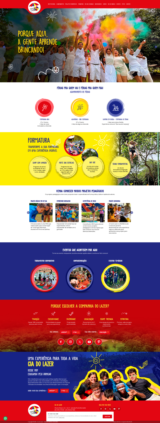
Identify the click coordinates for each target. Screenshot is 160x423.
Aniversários (98, 4)
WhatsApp (64, 332)
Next (155, 47)
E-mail (75, 332)
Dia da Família (111, 4)
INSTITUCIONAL (51, 4)
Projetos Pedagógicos (71, 4)
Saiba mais (41, 234)
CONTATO (128, 4)
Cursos (105, 4)
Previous (4, 47)
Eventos (118, 4)
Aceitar (107, 416)
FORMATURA (81, 4)
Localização (103, 332)
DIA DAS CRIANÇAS (89, 4)
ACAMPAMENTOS (60, 4)
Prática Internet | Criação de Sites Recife (122, 422)
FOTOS (123, 4)
